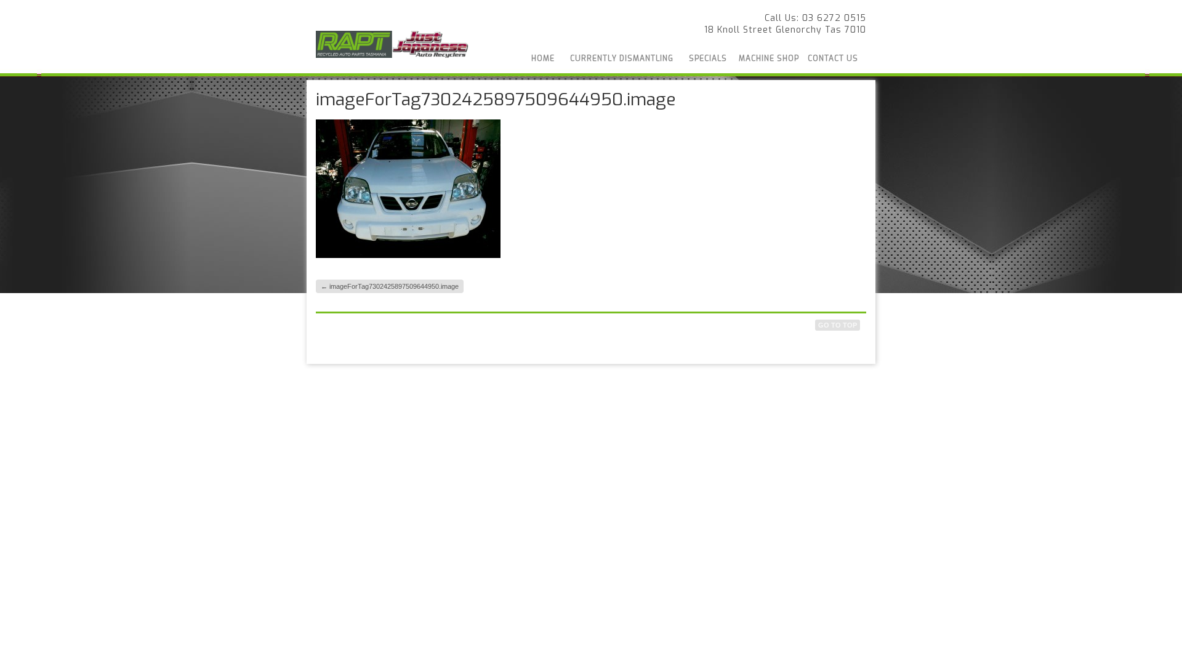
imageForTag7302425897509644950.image (390, 286)
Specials (708, 58)
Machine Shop (769, 58)
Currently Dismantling (621, 58)
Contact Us (833, 58)
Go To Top (837, 325)
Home (543, 58)
